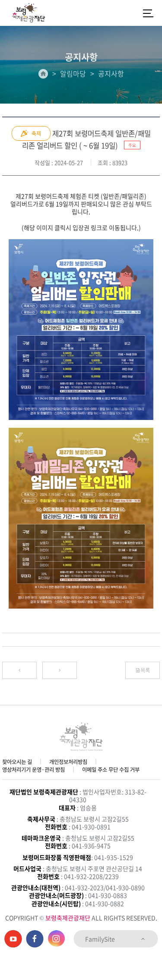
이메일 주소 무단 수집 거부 (111, 769)
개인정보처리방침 (68, 762)
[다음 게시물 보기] (59, 670)
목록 (145, 670)
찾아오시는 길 (17, 762)
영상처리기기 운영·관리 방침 (33, 769)
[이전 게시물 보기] (19, 670)
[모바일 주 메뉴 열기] (148, 13)
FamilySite (100, 938)
